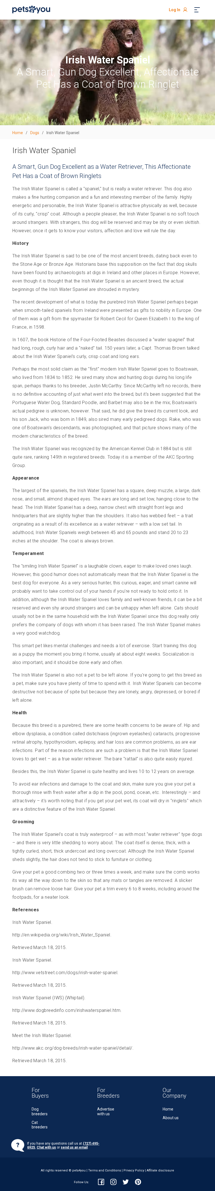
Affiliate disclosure (160, 1170)
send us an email (74, 1147)
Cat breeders (40, 1125)
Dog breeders (40, 1111)
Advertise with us (105, 1111)
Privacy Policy (133, 1170)
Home (168, 1109)
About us (171, 1118)
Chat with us (46, 1147)
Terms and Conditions (104, 1170)
